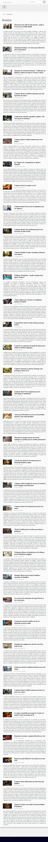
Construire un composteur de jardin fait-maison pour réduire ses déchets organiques (29, 347)
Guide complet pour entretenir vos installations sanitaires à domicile (28, 301)
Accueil (4, 14)
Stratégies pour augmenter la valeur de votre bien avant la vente (28, 645)
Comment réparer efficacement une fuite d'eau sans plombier (29, 782)
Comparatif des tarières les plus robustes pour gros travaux (29, 324)
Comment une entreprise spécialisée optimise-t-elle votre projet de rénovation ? (29, 117)
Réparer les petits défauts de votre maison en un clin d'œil (29, 759)
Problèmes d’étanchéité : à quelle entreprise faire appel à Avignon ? (28, 276)
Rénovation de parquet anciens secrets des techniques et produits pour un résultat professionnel (29, 438)
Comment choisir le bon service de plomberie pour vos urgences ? (29, 207)
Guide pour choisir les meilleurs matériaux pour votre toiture (30, 668)
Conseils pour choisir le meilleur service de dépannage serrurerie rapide (27, 622)
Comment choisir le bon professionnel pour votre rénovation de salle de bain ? (28, 230)
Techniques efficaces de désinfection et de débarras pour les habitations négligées (29, 553)
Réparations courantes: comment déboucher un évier (29, 736)
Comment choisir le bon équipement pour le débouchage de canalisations (27, 393)
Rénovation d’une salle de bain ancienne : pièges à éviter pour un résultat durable (29, 26)
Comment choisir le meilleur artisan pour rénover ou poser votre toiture (29, 691)
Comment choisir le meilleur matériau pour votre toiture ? (28, 140)
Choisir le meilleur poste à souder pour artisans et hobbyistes (28, 530)
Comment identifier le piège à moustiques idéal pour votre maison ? (29, 253)
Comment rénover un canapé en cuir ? (25, 185)
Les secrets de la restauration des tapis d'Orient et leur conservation (29, 599)
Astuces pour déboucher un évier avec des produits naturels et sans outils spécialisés (29, 415)
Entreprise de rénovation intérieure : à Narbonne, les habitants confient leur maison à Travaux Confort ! (30, 71)
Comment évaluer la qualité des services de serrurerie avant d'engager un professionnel (30, 484)
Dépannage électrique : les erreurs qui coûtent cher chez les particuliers (29, 49)
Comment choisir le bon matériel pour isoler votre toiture (28, 507)
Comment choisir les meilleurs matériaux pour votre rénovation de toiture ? (29, 94)
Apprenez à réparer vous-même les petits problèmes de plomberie (29, 805)
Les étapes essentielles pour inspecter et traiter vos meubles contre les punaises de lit (29, 714)
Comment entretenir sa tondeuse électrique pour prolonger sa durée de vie (28, 370)
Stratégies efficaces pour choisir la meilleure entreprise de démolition (27, 576)
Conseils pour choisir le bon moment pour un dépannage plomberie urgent (27, 461)
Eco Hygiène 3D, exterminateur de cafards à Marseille (27, 163)
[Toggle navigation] (4, 6)
